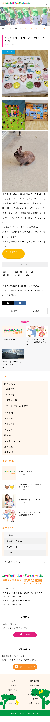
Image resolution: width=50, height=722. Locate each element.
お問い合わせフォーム (27, 667)
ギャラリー (9, 430)
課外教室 (8, 447)
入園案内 (8, 413)
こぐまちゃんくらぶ (15, 541)
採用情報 (8, 452)
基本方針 (10, 389)
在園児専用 (9, 418)
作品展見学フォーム (13, 253)
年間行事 (10, 395)
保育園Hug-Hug (12, 441)
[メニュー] (46, 3)
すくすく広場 (12, 547)
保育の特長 (11, 400)
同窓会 (9, 553)
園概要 (7, 435)
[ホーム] (3, 28)
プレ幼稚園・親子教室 (17, 406)
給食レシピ (9, 424)
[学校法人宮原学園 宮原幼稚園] (25, 3)
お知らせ (9, 51)
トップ (12, 681)
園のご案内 (9, 384)
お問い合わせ (34, 703)
